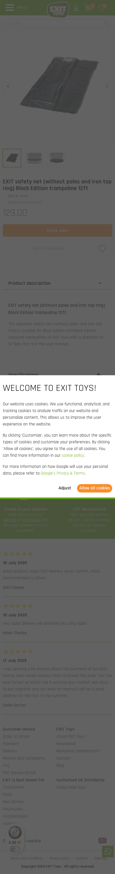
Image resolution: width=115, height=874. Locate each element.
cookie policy (73, 455)
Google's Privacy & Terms (63, 473)
